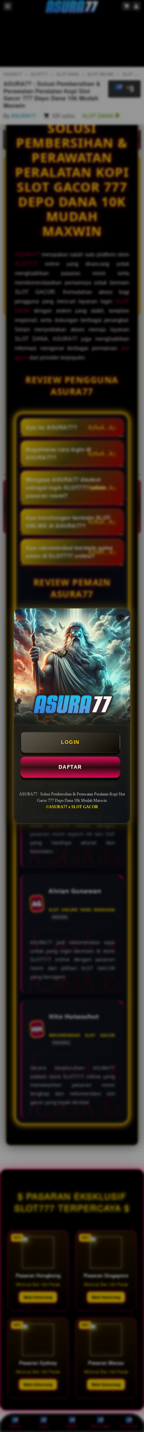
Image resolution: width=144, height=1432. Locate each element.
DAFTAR (70, 767)
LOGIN (70, 742)
